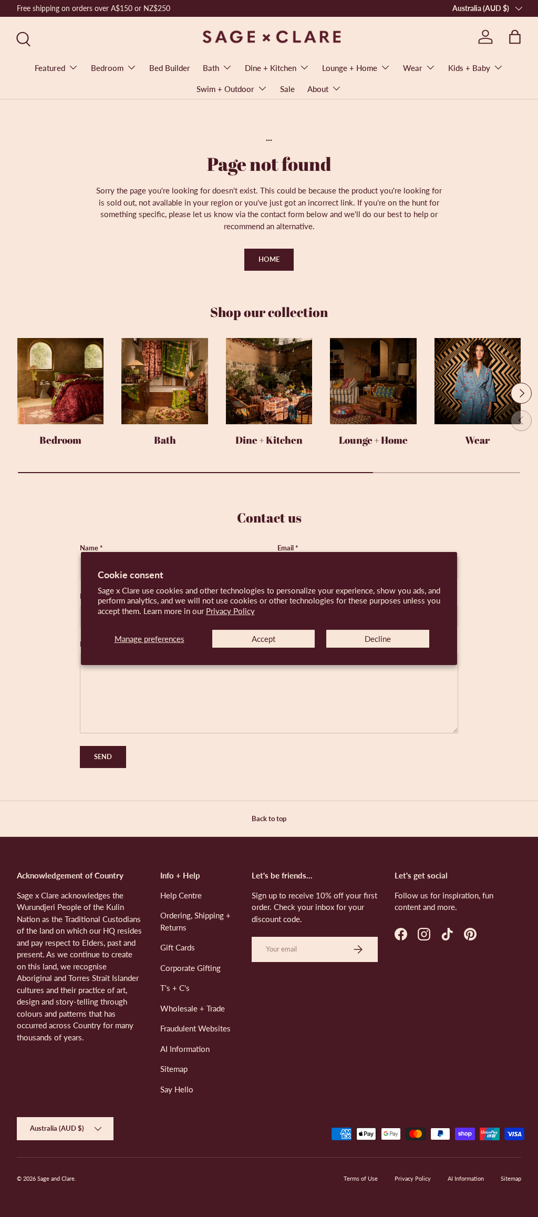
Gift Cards (177, 947)
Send (103, 756)
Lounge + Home (373, 439)
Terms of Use (361, 1178)
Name (89, 548)
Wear (477, 439)
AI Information (185, 1049)
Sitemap (174, 1068)
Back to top (269, 818)
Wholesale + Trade (192, 1008)
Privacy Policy (230, 611)
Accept (263, 638)
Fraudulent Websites (195, 1028)
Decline (378, 638)
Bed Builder (169, 68)
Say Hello (176, 1089)
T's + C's (175, 988)
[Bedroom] (60, 381)
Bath (165, 439)
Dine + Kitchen (269, 439)
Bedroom (60, 439)
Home (269, 259)
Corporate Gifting (190, 968)
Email (285, 548)
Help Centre (181, 895)
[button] (514, 36)
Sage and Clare (56, 1178)
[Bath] (164, 381)
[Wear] (477, 381)
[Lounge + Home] (373, 381)
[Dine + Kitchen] (269, 381)
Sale (287, 89)
